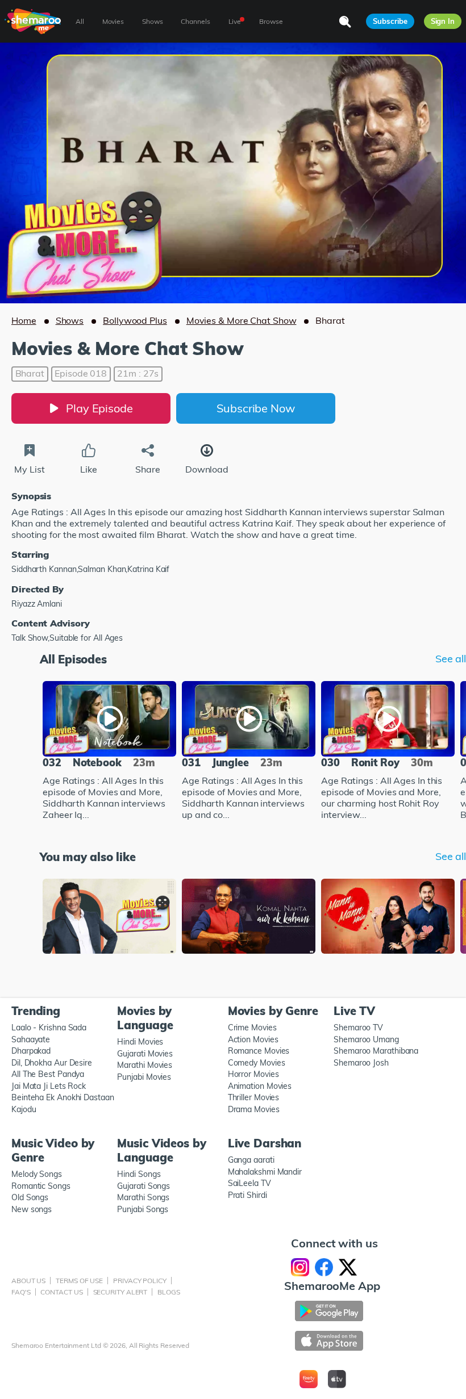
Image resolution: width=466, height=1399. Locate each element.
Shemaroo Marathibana (376, 1051)
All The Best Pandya (47, 1074)
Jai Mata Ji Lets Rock (48, 1086)
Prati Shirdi (247, 1195)
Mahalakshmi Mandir (265, 1172)
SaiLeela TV (249, 1183)
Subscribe (390, 21)
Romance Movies (259, 1051)
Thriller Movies (254, 1097)
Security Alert (120, 1292)
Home (23, 320)
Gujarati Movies (145, 1054)
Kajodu (23, 1109)
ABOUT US (28, 1280)
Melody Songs (36, 1174)
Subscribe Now (256, 408)
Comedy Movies (256, 1063)
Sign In (443, 21)
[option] (109, 751)
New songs (31, 1209)
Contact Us (61, 1292)
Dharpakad (31, 1051)
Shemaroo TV (358, 1027)
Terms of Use (79, 1280)
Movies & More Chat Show (241, 320)
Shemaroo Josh (361, 1063)
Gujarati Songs (143, 1186)
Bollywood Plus (135, 320)
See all (450, 659)
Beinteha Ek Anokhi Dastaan (62, 1097)
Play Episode (99, 408)
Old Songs (29, 1197)
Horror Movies (253, 1074)
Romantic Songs (40, 1186)
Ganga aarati (251, 1160)
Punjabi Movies (144, 1077)
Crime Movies (252, 1027)
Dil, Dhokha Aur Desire (51, 1063)
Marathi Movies (144, 1065)
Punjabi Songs (142, 1209)
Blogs (168, 1292)
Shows (70, 320)
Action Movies (253, 1039)
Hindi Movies (140, 1042)
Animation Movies (260, 1086)
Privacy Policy (140, 1280)
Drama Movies (254, 1109)
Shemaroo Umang (366, 1039)
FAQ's (21, 1292)
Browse (270, 21)
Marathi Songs (143, 1197)
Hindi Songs (138, 1174)
